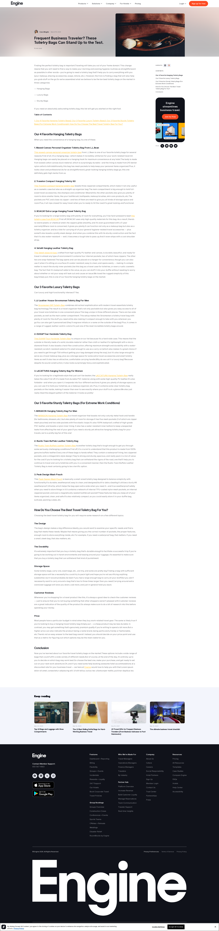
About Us (150, 759)
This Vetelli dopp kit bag (45, 253)
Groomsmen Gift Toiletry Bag (51, 305)
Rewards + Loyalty (97, 779)
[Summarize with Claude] (169, 65)
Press (148, 800)
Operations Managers (127, 763)
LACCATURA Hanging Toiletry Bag (112, 375)
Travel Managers (125, 759)
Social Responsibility (155, 771)
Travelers (122, 771)
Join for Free (170, 117)
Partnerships (151, 796)
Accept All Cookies (176, 927)
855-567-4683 (38, 767)
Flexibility (94, 767)
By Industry (122, 775)
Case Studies (178, 771)
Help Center (178, 787)
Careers (149, 767)
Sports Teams (95, 819)
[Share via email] (175, 146)
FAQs (175, 779)
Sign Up (149, 779)
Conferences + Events (99, 815)
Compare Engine (180, 775)
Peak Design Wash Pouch (50, 479)
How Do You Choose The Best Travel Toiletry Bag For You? (168, 88)
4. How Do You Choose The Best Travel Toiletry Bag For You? (95, 124)
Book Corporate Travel (99, 792)
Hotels (175, 783)
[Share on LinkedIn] (167, 146)
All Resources (178, 763)
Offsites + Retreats (97, 823)
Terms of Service (168, 851)
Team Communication (127, 803)
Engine (87, 667)
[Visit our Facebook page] (34, 775)
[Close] (215, 926)
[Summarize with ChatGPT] (165, 65)
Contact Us (150, 787)
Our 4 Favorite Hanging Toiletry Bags (169, 75)
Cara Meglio (44, 32)
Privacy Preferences (151, 851)
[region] (109, 927)
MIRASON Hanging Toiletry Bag (53, 416)
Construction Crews (98, 811)
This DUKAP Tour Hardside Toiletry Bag (52, 338)
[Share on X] (162, 146)
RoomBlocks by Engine (99, 836)
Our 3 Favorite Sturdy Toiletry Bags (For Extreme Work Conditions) (169, 82)
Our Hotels (94, 787)
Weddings (94, 827)
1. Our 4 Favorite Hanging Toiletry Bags (52, 121)
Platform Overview (126, 786)
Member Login (152, 783)
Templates (177, 767)
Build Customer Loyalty (127, 795)
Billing (92, 763)
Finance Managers (126, 767)
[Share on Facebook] (171, 146)
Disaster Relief (96, 832)
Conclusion (159, 92)
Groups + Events (96, 771)
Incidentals (94, 775)
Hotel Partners (152, 775)
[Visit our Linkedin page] (41, 775)
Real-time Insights (125, 811)
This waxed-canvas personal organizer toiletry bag (57, 152)
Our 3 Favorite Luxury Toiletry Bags (167, 78)
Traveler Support (125, 807)
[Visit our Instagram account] (53, 775)
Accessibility (178, 792)
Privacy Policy (182, 851)
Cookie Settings (158, 927)
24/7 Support (95, 783)
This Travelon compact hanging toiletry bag (54, 186)
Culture (149, 763)
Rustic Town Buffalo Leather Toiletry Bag (57, 445)
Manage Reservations (127, 799)
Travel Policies (96, 796)
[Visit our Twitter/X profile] (47, 775)
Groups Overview (97, 807)
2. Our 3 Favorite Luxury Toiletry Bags (87, 121)
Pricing (138, 4)
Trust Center (151, 792)
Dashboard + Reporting (99, 759)
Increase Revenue (125, 790)
